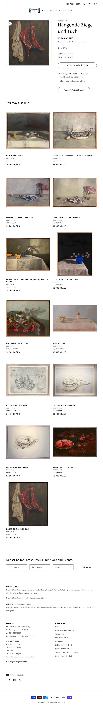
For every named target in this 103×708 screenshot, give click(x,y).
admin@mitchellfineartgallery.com (22, 636)
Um (56, 626)
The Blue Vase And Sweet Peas (66, 279)
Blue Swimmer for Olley (17, 344)
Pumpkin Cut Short (15, 156)
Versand (61, 42)
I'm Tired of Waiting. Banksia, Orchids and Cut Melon (27, 280)
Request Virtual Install (74, 90)
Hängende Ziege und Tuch (18, 529)
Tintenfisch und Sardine (64, 405)
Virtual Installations (63, 638)
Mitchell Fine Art (60, 702)
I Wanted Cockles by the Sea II (66, 217)
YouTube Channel (16, 675)
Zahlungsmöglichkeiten (65, 645)
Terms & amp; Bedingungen (66, 652)
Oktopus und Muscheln (17, 405)
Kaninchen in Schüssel (63, 467)
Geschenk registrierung (64, 630)
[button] (7, 4)
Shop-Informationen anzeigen (72, 81)
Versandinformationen (64, 649)
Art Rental (59, 641)
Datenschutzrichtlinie (64, 656)
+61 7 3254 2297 (73, 4)
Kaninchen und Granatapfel (19, 467)
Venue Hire (59, 634)
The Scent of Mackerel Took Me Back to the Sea (74, 156)
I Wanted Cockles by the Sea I (19, 217)
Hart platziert (59, 344)
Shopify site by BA (43, 702)
